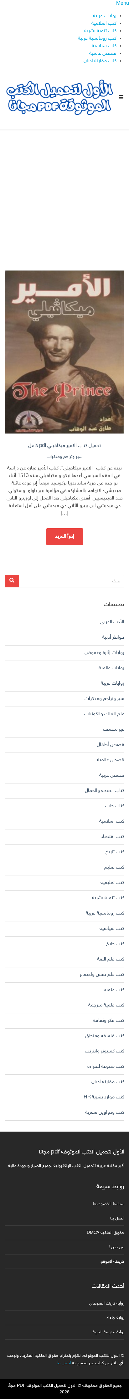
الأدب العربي (112, 622)
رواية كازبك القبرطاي (106, 1303)
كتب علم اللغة (110, 959)
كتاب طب (114, 806)
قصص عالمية (102, 54)
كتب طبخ (115, 944)
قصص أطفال (110, 745)
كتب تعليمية (112, 883)
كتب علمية (114, 990)
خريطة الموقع (112, 1261)
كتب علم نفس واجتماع (102, 975)
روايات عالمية (111, 668)
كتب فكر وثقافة (108, 1021)
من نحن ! (116, 1247)
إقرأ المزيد (64, 537)
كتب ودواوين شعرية (104, 1113)
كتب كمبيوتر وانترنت (104, 1051)
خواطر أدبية (113, 638)
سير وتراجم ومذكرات (64, 456)
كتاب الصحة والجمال (104, 791)
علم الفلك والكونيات (104, 714)
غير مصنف (113, 729)
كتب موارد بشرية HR (104, 1097)
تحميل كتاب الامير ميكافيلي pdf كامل (64, 446)
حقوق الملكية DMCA (105, 1232)
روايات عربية (104, 16)
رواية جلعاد (115, 1317)
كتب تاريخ (115, 852)
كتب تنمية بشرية (100, 31)
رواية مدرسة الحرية (108, 1332)
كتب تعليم (114, 867)
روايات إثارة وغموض (104, 653)
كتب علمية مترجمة (106, 1005)
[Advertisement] (64, 194)
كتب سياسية (104, 46)
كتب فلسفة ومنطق (104, 1036)
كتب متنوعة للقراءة (105, 1067)
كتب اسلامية (103, 24)
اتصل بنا (117, 1218)
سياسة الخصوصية (108, 1204)
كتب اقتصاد (112, 837)
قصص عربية (111, 775)
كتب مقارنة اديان (100, 61)
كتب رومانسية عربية (97, 39)
